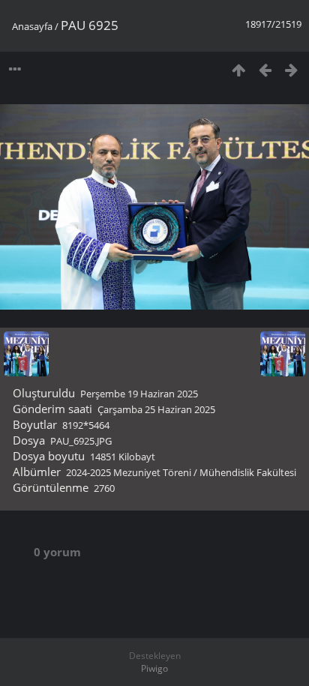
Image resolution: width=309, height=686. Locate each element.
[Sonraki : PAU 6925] (291, 69)
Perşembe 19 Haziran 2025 (139, 393)
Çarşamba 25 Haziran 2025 (156, 409)
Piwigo (154, 668)
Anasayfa (32, 26)
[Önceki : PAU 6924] (265, 69)
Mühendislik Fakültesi (248, 472)
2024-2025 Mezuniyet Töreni (128, 472)
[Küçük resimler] (239, 69)
